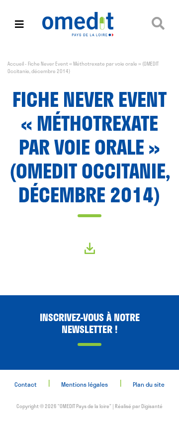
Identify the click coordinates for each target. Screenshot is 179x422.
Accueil (15, 64)
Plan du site (149, 384)
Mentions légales (84, 384)
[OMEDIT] (89, 24)
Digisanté (152, 406)
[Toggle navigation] (19, 24)
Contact (25, 384)
